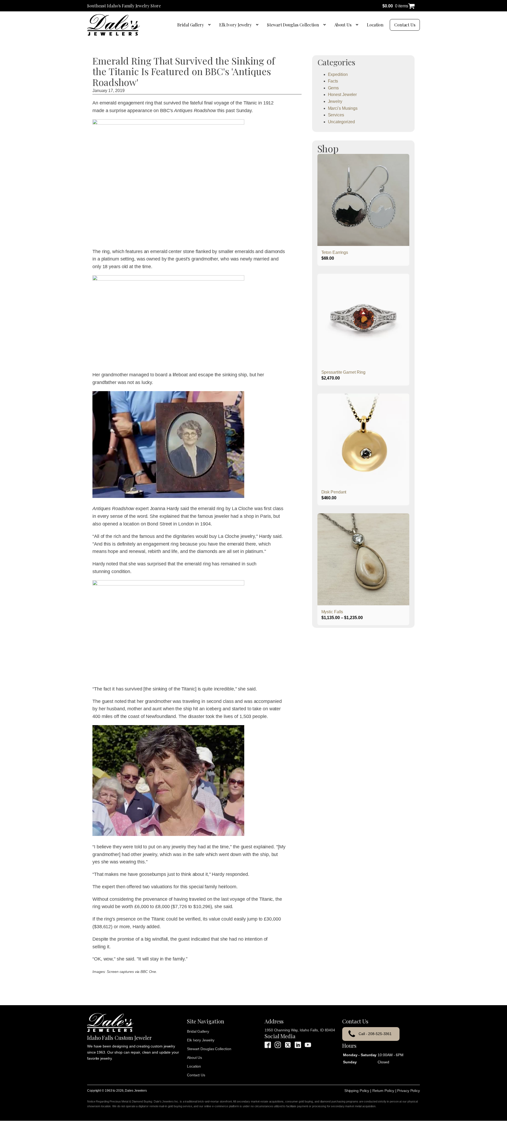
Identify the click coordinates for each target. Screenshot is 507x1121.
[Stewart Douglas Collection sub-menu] (325, 24)
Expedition (338, 74)
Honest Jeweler (342, 94)
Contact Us (404, 25)
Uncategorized (341, 122)
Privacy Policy (408, 1090)
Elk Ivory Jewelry (235, 25)
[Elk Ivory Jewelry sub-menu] (258, 24)
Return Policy (383, 1090)
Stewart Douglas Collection (293, 25)
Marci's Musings (343, 108)
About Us (342, 25)
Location (375, 25)
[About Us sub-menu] (358, 24)
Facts (333, 81)
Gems (333, 88)
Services (336, 115)
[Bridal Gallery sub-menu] (210, 24)
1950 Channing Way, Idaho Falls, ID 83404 (300, 1030)
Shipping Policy (356, 1090)
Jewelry (335, 101)
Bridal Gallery (190, 25)
